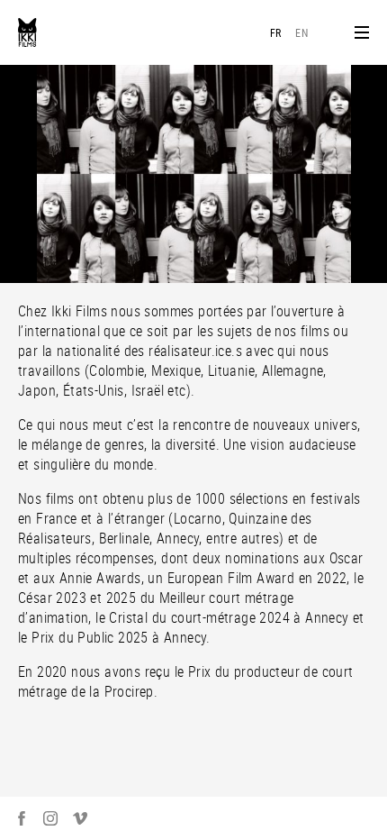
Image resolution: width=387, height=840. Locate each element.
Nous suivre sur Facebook (21, 818)
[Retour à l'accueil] (27, 32)
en (301, 32)
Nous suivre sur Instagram (50, 818)
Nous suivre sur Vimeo (80, 818)
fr (276, 32)
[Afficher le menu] (362, 32)
